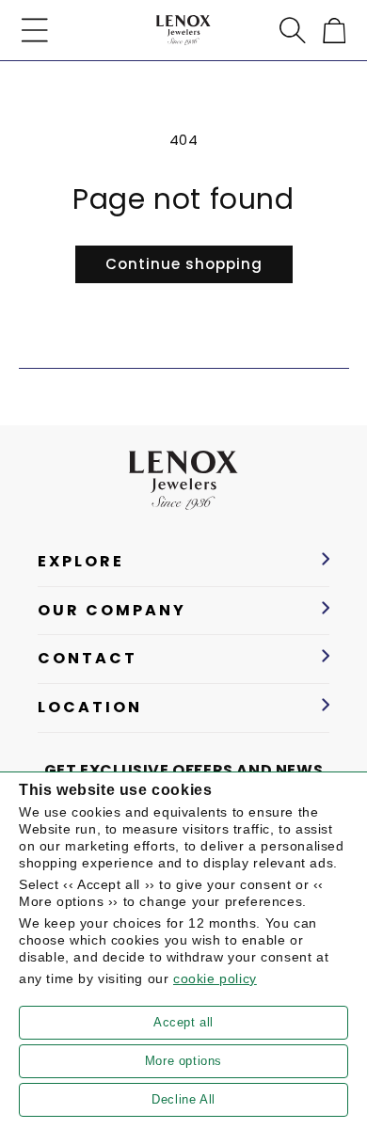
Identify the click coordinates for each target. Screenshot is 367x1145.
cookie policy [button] (215, 978)
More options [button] (183, 1061)
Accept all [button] (183, 1022)
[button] (35, 30)
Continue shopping (184, 264)
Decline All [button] (183, 1099)
